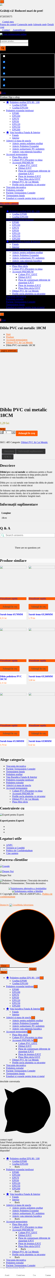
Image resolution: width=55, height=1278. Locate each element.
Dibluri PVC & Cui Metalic (25, 182)
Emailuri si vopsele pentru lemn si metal (25, 198)
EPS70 (15, 118)
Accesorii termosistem (16, 154)
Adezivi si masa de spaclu (18, 140)
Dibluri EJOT (25, 168)
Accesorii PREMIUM (22, 162)
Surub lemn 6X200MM (41, 614)
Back (17, 1166)
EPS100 (16, 116)
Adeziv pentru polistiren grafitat (27, 143)
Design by (16, 905)
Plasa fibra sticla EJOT (29, 179)
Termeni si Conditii (15, 847)
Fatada (15, 135)
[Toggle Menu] (2, 1)
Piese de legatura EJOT (29, 176)
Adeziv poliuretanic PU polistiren (28, 149)
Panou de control (8, 24)
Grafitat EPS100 (20, 107)
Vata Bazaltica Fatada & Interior (21, 777)
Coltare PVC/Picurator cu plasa (27, 160)
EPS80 (15, 113)
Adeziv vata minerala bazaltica (27, 151)
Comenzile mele (25, 24)
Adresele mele (40, 24)
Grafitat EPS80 (19, 105)
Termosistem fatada (15, 195)
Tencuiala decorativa (16, 187)
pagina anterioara (8, 351)
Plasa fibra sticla (20, 157)
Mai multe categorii (9, 203)
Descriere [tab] (9, 451)
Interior (15, 138)
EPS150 (16, 127)
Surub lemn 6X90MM (40, 741)
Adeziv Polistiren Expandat (25, 146)
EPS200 (16, 129)
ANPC (9, 845)
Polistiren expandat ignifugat (20, 110)
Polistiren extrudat (15, 190)
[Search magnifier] (3, 48)
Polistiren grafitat (14, 774)
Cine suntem (12, 853)
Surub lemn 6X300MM (12, 741)
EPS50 (15, 121)
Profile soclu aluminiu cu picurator (28, 184)
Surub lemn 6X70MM (11, 614)
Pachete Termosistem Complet (20, 192)
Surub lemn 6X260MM (41, 676)
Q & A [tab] (7, 456)
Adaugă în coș (26, 433)
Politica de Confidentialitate (19, 850)
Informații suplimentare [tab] (30, 451)
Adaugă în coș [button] (9, 606)
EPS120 (16, 124)
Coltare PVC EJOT (27, 165)
